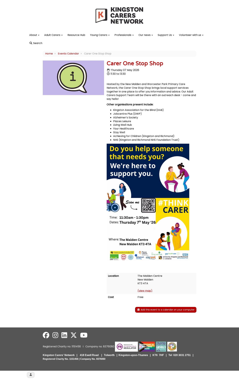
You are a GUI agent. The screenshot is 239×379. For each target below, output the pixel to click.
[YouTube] (83, 335)
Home (49, 53)
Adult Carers (52, 35)
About (33, 35)
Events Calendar (68, 53)
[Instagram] (55, 335)
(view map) (145, 291)
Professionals (123, 35)
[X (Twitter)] (73, 335)
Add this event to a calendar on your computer (167, 309)
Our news (145, 35)
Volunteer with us (190, 35)
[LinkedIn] (64, 335)
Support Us (165, 35)
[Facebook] (46, 335)
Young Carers (99, 35)
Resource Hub (76, 35)
